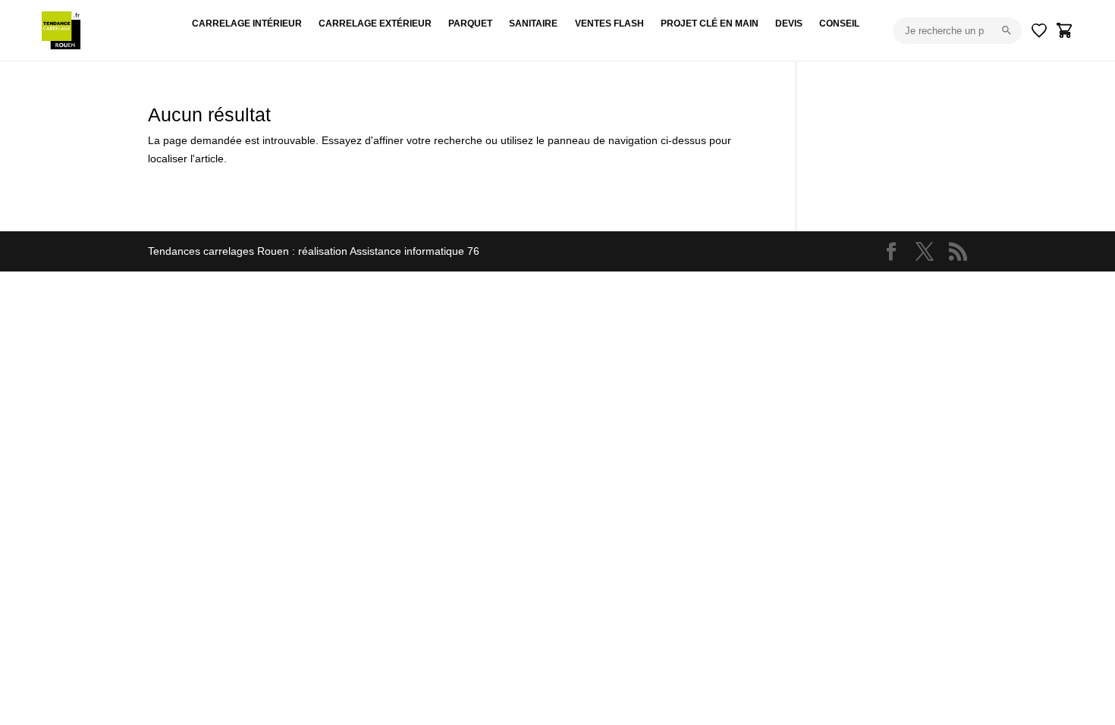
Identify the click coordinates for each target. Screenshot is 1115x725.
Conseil (839, 23)
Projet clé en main (710, 23)
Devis (788, 23)
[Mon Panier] (1065, 30)
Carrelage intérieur (247, 23)
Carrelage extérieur (375, 23)
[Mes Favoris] (1039, 30)
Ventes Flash (609, 23)
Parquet (470, 23)
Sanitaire (533, 23)
